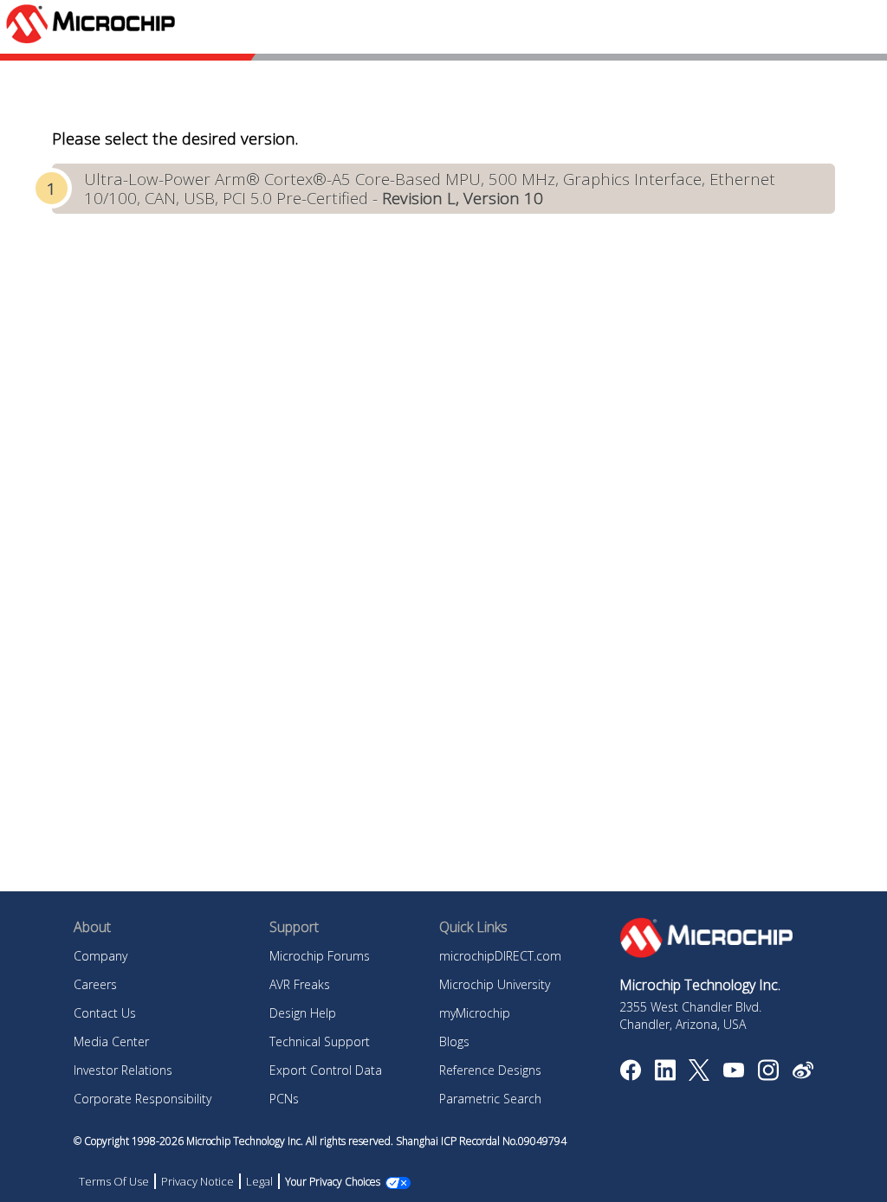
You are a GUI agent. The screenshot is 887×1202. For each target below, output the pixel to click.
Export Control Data (325, 1070)
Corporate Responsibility (142, 1098)
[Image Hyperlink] (733, 1072)
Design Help (302, 1013)
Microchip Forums (319, 956)
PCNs (284, 1098)
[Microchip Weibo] (802, 1073)
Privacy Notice (197, 1181)
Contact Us (105, 1013)
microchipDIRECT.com (500, 956)
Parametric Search (490, 1098)
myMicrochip (474, 1013)
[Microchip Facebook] (630, 1075)
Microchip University (494, 984)
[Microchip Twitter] (699, 1075)
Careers (95, 984)
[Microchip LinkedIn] (665, 1075)
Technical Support (319, 1041)
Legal (259, 1181)
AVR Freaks (299, 984)
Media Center (111, 1041)
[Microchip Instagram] (768, 1075)
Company (100, 956)
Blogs (454, 1041)
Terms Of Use (114, 1181)
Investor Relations (123, 1070)
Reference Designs (490, 1070)
